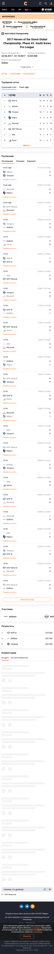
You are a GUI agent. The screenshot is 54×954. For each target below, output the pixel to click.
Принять (27, 936)
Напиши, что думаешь (14, 889)
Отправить (50, 889)
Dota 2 (4, 10)
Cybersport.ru (21, 950)
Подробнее (26, 67)
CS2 (12, 10)
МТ (20, 10)
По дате (5, 658)
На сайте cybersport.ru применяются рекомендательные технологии (27, 918)
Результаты (28, 74)
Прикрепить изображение (45, 889)
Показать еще (27, 600)
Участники (15, 74)
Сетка (4, 74)
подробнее (36, 928)
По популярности (19, 658)
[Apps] (40, 3)
